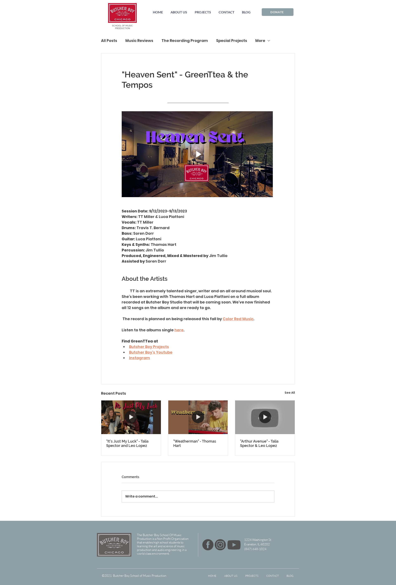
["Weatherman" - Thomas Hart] (198, 417)
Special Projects (231, 40)
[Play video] (198, 154)
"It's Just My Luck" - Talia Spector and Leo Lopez (127, 443)
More (260, 40)
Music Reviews (139, 40)
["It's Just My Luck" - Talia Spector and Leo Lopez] (131, 417)
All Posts (109, 40)
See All (290, 393)
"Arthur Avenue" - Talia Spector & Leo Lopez (259, 443)
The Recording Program (184, 40)
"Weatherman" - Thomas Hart (194, 443)
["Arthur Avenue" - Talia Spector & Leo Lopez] (265, 417)
